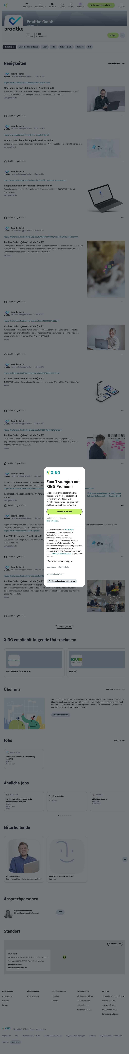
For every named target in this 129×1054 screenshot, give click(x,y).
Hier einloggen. (52, 521)
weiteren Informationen (61, 554)
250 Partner (69, 530)
